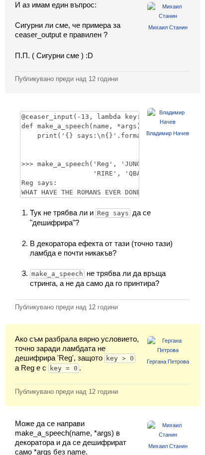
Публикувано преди (66, 79)
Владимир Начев (167, 133)
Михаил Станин (168, 27)
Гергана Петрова (168, 361)
